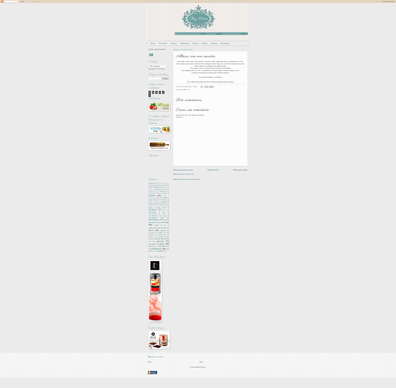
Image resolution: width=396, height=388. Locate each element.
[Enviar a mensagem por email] (205, 87)
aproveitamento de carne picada (157, 216)
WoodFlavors (152, 209)
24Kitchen (151, 183)
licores (152, 239)
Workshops (185, 43)
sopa (168, 249)
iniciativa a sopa (164, 235)
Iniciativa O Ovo (164, 191)
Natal (157, 198)
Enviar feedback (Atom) (187, 174)
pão (160, 246)
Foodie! (204, 43)
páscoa (155, 246)
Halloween (158, 189)
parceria (160, 241)
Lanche (151, 195)
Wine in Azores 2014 (156, 208)
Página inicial (213, 169)
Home (153, 43)
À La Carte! (163, 43)
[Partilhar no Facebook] (211, 87)
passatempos (152, 244)
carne (166, 222)
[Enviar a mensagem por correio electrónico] (201, 86)
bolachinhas (151, 222)
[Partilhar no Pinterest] (213, 87)
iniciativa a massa (153, 235)
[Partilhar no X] (209, 87)
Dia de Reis (164, 187)
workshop (159, 251)
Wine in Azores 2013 (161, 206)
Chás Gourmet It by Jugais (157, 185)
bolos (159, 222)
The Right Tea (160, 204)
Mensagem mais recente (183, 169)
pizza (149, 246)
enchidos (184, 89)
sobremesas (156, 248)
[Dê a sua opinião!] (207, 87)
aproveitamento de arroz (156, 212)
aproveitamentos (153, 220)
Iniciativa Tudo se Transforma (159, 193)
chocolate (156, 225)
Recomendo (225, 43)
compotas (151, 228)
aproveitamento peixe (156, 218)
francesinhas (151, 233)
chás (165, 225)
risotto (167, 246)
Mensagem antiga (240, 169)
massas (158, 238)
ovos (189, 89)
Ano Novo (166, 183)
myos (165, 239)
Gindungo (150, 189)
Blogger (203, 367)
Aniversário (159, 183)
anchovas (164, 210)
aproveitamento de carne (156, 214)
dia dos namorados (161, 228)
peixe (162, 243)
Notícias (214, 43)
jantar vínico (153, 236)
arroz (164, 220)
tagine (152, 251)
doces (151, 230)
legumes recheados (164, 236)
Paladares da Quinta (153, 202)
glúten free (162, 233)
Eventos (195, 43)
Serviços (174, 43)
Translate (162, 69)
